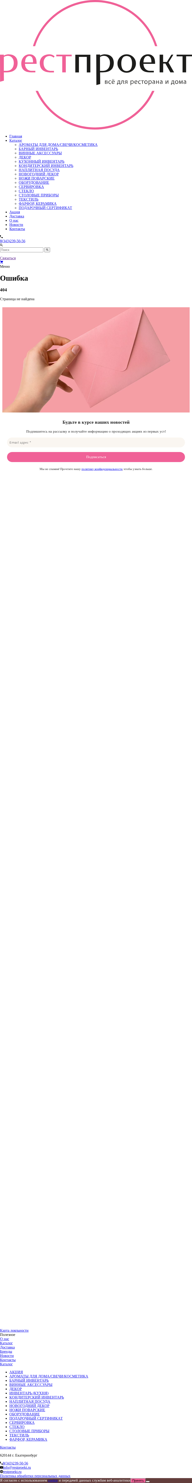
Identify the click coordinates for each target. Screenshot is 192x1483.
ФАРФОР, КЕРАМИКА (38, 204)
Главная (15, 136)
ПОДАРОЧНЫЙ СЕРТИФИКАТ (45, 208)
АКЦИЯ (16, 1372)
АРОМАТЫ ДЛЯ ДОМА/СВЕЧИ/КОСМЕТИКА (58, 145)
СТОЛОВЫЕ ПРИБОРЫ (39, 195)
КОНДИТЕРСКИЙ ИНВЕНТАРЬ (46, 166)
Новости (16, 225)
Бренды (6, 1351)
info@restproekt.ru (17, 1467)
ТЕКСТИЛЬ (28, 199)
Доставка (16, 216)
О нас (13, 220)
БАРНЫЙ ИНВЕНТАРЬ (38, 149)
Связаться (8, 258)
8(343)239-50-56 (12, 241)
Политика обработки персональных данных (35, 1476)
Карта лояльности (14, 1330)
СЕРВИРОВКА (31, 187)
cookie (53, 1480)
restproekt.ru (12, 1472)
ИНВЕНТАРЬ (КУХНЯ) (28, 1393)
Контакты (17, 229)
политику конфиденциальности (101, 469)
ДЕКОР (25, 157)
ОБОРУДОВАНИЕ (34, 182)
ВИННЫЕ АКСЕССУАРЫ (40, 153)
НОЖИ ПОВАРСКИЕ (37, 178)
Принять (138, 1480)
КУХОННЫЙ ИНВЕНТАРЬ (41, 161)
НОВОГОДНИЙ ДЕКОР (39, 174)
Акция (14, 212)
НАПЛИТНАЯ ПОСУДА (39, 170)
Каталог (15, 140)
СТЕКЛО (26, 191)
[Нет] (148, 1481)
